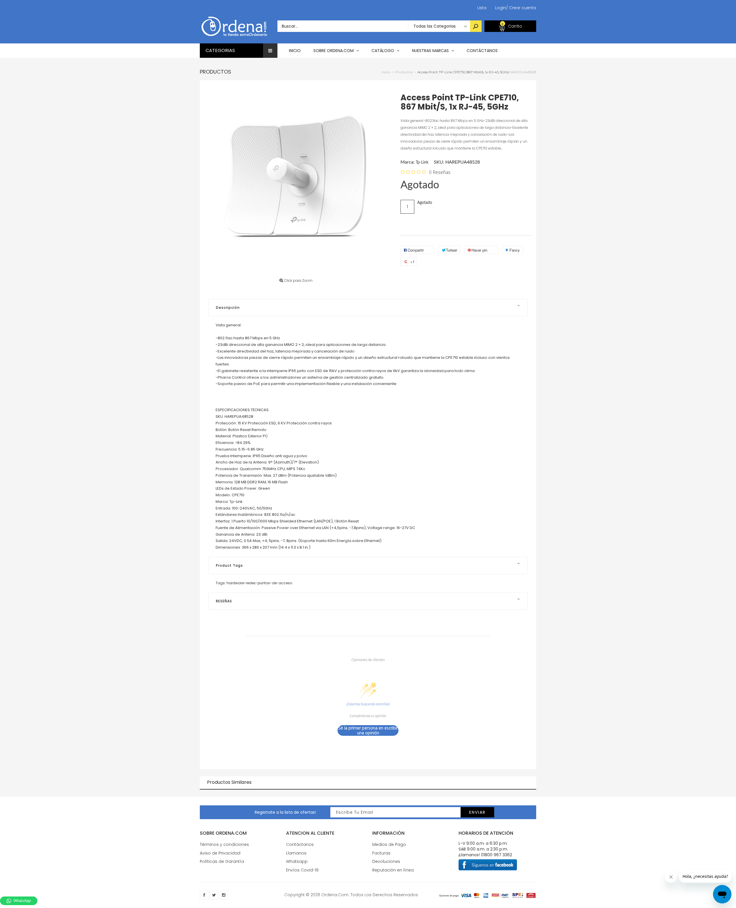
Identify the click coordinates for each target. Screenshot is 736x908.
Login (500, 8)
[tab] (368, 307)
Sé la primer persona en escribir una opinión (368, 730)
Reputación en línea (393, 870)
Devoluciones (386, 861)
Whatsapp (297, 861)
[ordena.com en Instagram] (223, 895)
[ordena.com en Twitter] (214, 895)
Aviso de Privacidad (220, 853)
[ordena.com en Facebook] (204, 895)
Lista (481, 8)
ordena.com (334, 895)
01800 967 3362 (496, 855)
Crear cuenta (521, 8)
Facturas (381, 853)
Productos (215, 71)
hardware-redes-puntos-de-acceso (259, 583)
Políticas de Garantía (222, 861)
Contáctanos (300, 844)
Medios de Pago (389, 844)
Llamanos (296, 853)
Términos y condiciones (224, 844)
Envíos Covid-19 (302, 870)
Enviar (477, 812)
